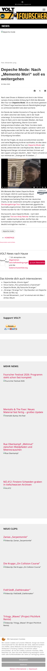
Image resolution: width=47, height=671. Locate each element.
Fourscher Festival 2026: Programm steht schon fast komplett (22, 376)
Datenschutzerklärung (18, 268)
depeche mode (8, 231)
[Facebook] (22, 2)
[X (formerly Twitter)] (40, 91)
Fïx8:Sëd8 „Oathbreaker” (16, 589)
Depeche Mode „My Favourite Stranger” (20, 287)
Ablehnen (23, 665)
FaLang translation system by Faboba (7, 242)
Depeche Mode (34, 145)
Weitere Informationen (18, 669)
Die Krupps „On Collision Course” (21, 563)
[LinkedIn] (45, 91)
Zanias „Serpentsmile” (15, 536)
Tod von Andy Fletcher (19, 216)
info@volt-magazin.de (24, 4)
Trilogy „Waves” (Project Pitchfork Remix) (21, 618)
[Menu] (44, 9)
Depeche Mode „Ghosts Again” (16, 282)
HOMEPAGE (9, 237)
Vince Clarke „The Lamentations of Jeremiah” (21, 285)
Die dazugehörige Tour (10, 204)
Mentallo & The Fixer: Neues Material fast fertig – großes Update (23, 411)
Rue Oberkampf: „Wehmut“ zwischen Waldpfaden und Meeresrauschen (18, 446)
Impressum (33, 669)
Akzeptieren (23, 660)
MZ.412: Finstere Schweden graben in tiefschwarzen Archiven (22, 483)
